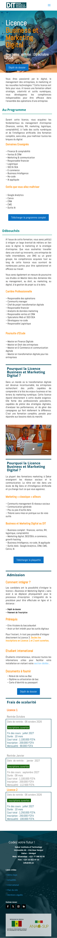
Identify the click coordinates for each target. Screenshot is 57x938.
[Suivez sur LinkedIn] (24, 906)
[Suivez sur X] (13, 906)
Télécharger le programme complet (28, 217)
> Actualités (11, 880)
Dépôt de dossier (17, 67)
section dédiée (41, 663)
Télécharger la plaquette (28, 560)
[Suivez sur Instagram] (18, 906)
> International (12, 885)
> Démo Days (11, 875)
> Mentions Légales (14, 895)
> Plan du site (12, 890)
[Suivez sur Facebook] (8, 906)
